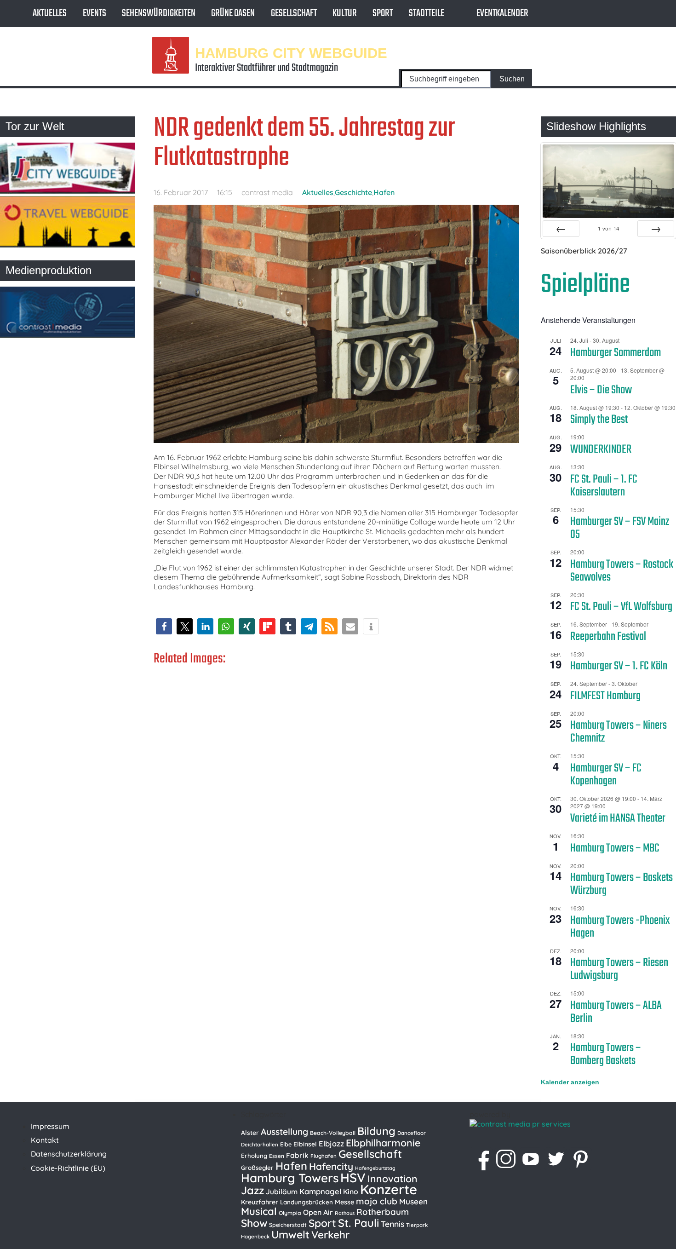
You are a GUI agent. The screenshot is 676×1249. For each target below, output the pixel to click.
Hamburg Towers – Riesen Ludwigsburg (619, 969)
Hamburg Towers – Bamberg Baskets (605, 1054)
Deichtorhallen (259, 1144)
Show (254, 1223)
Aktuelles (50, 13)
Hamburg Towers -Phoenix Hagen (620, 927)
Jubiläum (282, 1191)
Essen (276, 1155)
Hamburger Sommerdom (615, 353)
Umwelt (290, 1234)
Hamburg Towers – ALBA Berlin (616, 1012)
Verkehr (330, 1234)
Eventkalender (502, 13)
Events (94, 13)
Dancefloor (411, 1133)
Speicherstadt (288, 1224)
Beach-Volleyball (332, 1132)
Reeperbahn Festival (608, 636)
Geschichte (353, 192)
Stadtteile (426, 13)
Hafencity (331, 1166)
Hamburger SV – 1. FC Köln (618, 666)
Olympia (290, 1212)
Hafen (384, 192)
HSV (353, 1177)
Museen (413, 1201)
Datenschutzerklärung (69, 1153)
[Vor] (655, 228)
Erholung (254, 1155)
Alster (250, 1132)
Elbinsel (305, 1144)
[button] (164, 626)
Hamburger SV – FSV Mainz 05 (619, 528)
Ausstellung (284, 1131)
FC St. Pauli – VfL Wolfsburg (621, 607)
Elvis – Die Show (601, 390)
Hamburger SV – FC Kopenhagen (606, 774)
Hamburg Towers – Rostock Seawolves (621, 571)
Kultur (344, 13)
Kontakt (45, 1140)
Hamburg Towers (289, 1178)
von (608, 228)
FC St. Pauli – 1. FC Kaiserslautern (603, 485)
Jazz (252, 1190)
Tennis (392, 1224)
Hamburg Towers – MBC (614, 848)
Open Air (318, 1212)
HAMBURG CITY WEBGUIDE (291, 53)
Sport (382, 13)
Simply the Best (599, 419)
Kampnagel (320, 1191)
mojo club (376, 1201)
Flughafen (323, 1155)
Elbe (286, 1144)
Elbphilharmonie (383, 1143)
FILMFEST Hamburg (605, 696)
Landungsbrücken (306, 1202)
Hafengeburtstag (375, 1168)
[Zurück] (561, 228)
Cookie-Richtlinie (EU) (68, 1168)
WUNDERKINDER (600, 449)
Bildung (376, 1131)
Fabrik (297, 1155)
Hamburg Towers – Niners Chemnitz (618, 732)
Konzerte (388, 1189)
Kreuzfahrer (259, 1202)
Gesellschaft (294, 13)
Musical (259, 1211)
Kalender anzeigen (570, 1082)
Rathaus (345, 1213)
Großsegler (257, 1167)
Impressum (50, 1126)
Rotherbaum (382, 1211)
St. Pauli (358, 1223)
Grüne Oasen (233, 13)
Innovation (392, 1179)
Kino (350, 1191)
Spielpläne (585, 285)
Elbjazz (331, 1143)
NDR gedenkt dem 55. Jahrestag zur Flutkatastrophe (304, 143)
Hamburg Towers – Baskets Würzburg (621, 884)
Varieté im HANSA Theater (617, 818)
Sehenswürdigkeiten (158, 13)
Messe (344, 1202)
